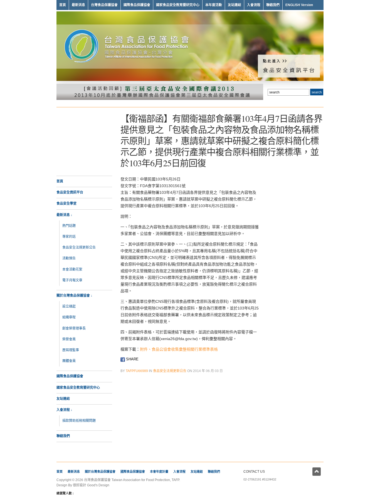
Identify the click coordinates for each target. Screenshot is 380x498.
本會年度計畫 (159, 471)
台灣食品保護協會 (104, 5)
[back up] (316, 471)
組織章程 (69, 317)
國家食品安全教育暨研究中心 (177, 5)
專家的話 (69, 237)
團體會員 (69, 361)
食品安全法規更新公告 (79, 247)
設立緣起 (69, 306)
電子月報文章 (72, 280)
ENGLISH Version (299, 5)
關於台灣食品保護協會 (100, 471)
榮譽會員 (69, 339)
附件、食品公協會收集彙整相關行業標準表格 (179, 349)
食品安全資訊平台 (69, 192)
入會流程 (253, 5)
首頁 (62, 5)
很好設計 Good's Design (91, 485)
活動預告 (69, 258)
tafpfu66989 (137, 371)
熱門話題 (69, 226)
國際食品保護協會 (137, 5)
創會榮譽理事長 (74, 328)
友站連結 (234, 5)
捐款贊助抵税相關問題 (79, 421)
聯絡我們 (273, 5)
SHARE (132, 359)
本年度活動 (213, 5)
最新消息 (78, 5)
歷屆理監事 (70, 350)
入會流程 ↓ (64, 410)
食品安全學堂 (66, 203)
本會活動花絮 (72, 269)
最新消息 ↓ (64, 215)
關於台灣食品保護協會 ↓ (74, 296)
